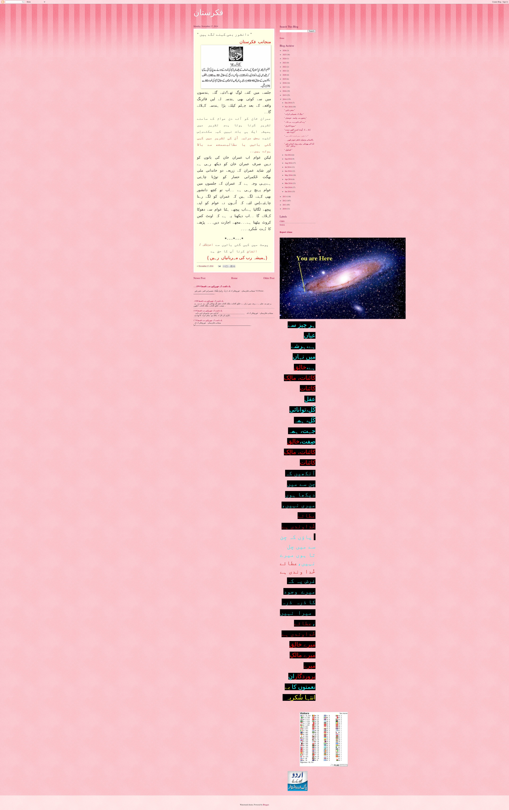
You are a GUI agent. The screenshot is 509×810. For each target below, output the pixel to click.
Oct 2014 (288, 155)
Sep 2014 (288, 159)
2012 (285, 200)
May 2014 (289, 175)
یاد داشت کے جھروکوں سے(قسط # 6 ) (208, 310)
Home (234, 278)
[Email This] (224, 266)
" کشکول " (288, 150)
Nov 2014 (289, 106)
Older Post (268, 278)
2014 (285, 99)
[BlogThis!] (226, 266)
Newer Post (199, 278)
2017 (285, 87)
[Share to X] (229, 266)
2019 (285, 79)
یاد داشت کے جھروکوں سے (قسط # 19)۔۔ (212, 286)
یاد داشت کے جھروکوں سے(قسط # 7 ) (208, 320)
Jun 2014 (288, 171)
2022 (285, 66)
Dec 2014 (288, 102)
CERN (282, 221)
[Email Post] (219, 266)
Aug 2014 (289, 163)
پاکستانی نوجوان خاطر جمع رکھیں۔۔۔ (298, 139)
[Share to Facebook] (231, 266)
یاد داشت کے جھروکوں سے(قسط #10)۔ (208, 301)
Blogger (266, 804)
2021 (285, 70)
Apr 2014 (288, 179)
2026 (285, 50)
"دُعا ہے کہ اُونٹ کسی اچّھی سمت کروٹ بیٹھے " (297, 130)
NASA (282, 225)
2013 (285, 196)
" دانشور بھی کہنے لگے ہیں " (296, 136)
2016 (285, 91)
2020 (285, 75)
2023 (285, 62)
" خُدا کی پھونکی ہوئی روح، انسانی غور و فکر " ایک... (299, 144)
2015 (285, 95)
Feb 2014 (288, 187)
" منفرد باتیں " (289, 110)
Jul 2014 (288, 167)
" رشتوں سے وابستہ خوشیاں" (295, 118)
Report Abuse (286, 232)
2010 (285, 208)
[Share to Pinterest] (234, 266)
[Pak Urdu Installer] (298, 790)
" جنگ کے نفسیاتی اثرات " (294, 114)
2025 (285, 54)
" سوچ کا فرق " (290, 126)
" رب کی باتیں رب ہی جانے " (295, 122)
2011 (285, 204)
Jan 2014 (288, 191)
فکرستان (208, 12)
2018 (285, 83)
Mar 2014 (288, 183)
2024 (285, 58)
